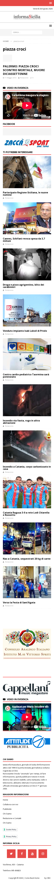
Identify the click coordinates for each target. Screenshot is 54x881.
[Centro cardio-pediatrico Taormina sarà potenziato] (27, 354)
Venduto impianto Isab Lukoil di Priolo (25, 330)
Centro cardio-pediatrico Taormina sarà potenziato (26, 375)
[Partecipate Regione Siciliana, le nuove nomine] (27, 172)
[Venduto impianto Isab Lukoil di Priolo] (27, 310)
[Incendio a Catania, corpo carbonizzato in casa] (27, 446)
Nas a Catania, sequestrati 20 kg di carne (27, 558)
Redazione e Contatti (12, 818)
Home (5, 799)
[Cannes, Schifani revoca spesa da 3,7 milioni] (27, 218)
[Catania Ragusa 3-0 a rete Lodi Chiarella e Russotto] (27, 492)
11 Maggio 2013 (10, 78)
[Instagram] (42, 853)
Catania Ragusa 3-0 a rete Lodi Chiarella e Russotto (26, 514)
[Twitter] (11, 853)
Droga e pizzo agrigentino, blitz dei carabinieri (23, 286)
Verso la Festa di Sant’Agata (19, 602)
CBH (48, 878)
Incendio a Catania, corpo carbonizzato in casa (27, 468)
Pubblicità (7, 809)
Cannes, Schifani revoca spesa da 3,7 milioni (24, 240)
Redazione (24, 78)
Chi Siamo (7, 813)
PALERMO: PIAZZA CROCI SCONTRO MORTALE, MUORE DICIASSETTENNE (24, 70)
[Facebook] (21, 853)
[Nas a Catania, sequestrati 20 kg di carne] (27, 538)
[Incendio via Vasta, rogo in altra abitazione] (27, 400)
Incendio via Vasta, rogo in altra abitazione (21, 421)
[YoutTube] (32, 853)
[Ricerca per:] (27, 32)
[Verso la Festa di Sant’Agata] (27, 582)
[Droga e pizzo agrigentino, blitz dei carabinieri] (27, 264)
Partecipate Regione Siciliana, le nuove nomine (25, 193)
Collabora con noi (10, 804)
